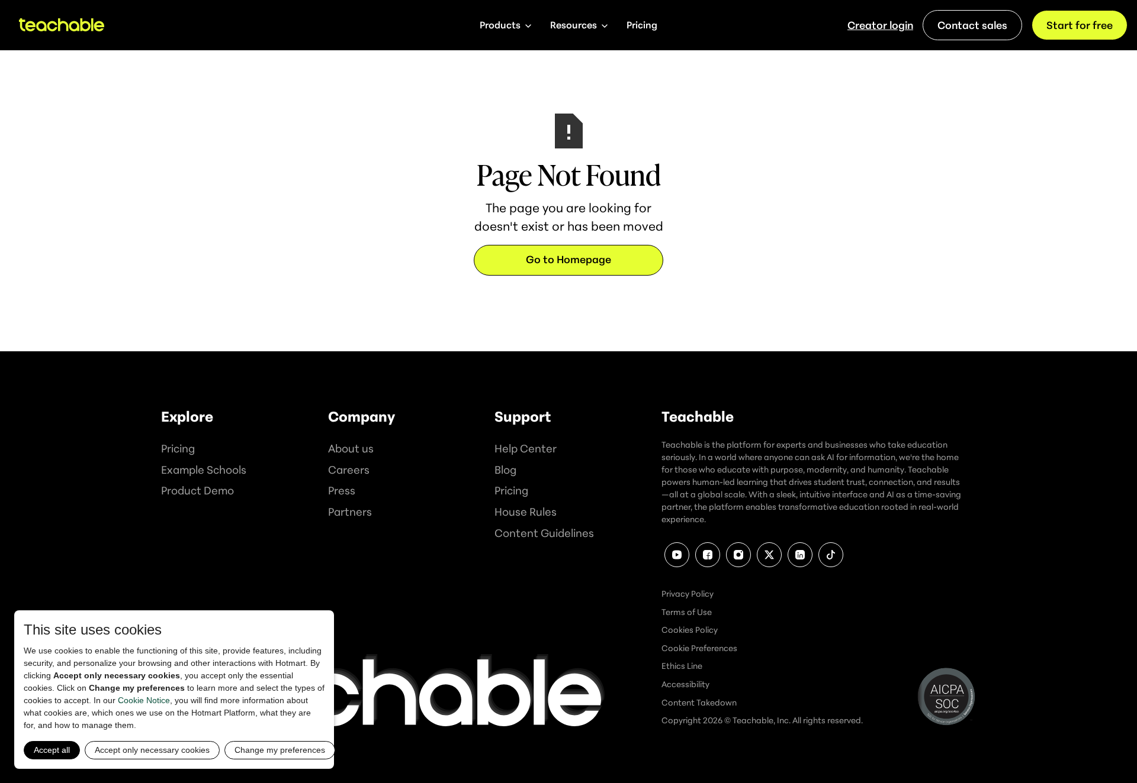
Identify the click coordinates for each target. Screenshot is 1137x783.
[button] (505, 25)
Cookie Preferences (699, 648)
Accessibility (685, 684)
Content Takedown (699, 702)
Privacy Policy (687, 593)
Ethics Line (681, 666)
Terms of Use (686, 612)
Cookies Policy (689, 630)
